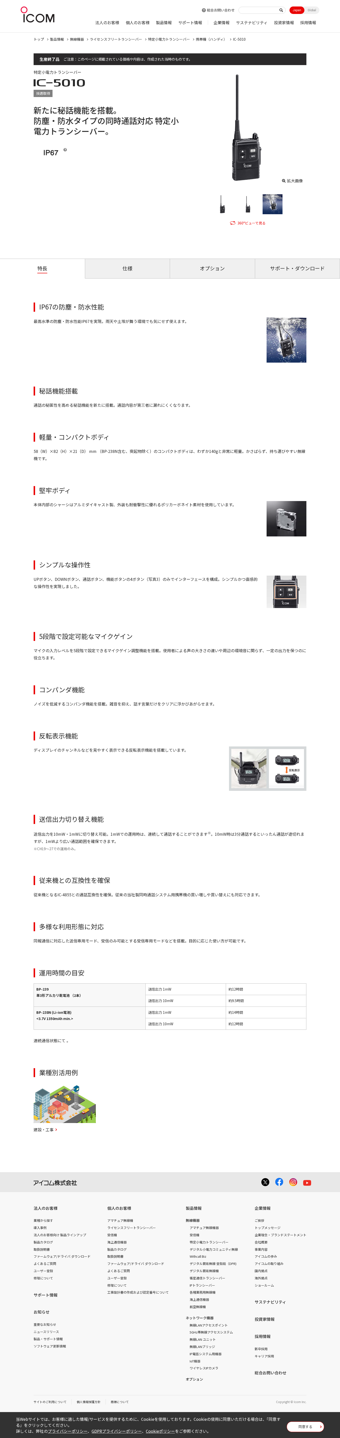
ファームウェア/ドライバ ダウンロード (62, 1256)
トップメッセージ (268, 1227)
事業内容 (261, 1249)
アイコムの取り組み (269, 1263)
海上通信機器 (117, 1242)
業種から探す (43, 1220)
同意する (305, 1426)
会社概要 (261, 1242)
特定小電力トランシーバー (169, 39)
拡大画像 (295, 181)
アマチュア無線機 (120, 1220)
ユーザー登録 (43, 1270)
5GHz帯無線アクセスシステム (211, 1332)
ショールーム (264, 1285)
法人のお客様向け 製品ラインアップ (60, 1235)
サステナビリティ (252, 22)
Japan (297, 10)
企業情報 (221, 22)
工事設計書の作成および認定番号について (138, 1292)
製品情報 (164, 22)
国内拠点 (261, 1270)
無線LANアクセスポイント (209, 1325)
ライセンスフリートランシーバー (116, 39)
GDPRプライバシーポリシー (117, 1431)
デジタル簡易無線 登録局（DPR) (213, 1263)
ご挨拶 (259, 1220)
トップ (39, 39)
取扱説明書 (42, 1249)
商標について (120, 1402)
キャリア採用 (264, 1356)
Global (312, 10)
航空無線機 (198, 1306)
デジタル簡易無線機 (204, 1270)
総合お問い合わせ (221, 9)
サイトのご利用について (50, 1402)
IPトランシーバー (202, 1285)
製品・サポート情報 (48, 1338)
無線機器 (77, 39)
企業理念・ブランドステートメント (280, 1235)
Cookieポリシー (160, 1431)
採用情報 (308, 22)
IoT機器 (195, 1361)
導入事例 (40, 1227)
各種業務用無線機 (203, 1292)
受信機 (112, 1235)
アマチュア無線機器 (204, 1227)
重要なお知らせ (45, 1324)
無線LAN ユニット (203, 1339)
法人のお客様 (107, 22)
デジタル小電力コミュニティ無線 (214, 1249)
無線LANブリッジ (202, 1346)
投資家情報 (284, 22)
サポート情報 (190, 22)
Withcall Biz (198, 1256)
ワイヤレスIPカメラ (204, 1368)
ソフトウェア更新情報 (50, 1346)
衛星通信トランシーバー (207, 1278)
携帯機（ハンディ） (211, 39)
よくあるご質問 (45, 1263)
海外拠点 (261, 1278)
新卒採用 (261, 1348)
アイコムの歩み (266, 1256)
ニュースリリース (46, 1331)
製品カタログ (43, 1242)
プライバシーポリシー (68, 1431)
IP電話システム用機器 (206, 1353)
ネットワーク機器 (200, 1317)
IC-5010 (239, 39)
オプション (194, 1379)
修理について (43, 1278)
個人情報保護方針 (89, 1402)
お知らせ (42, 1312)
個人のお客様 (138, 22)
